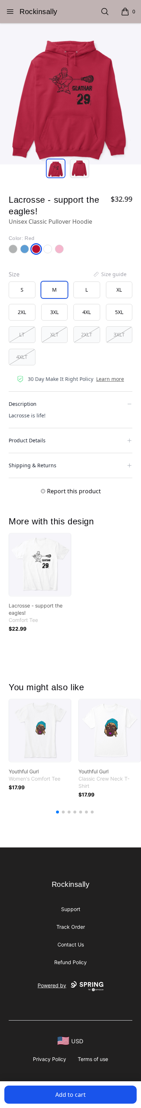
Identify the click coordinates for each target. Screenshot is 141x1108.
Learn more (110, 378)
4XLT (21, 356)
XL (119, 289)
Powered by (52, 985)
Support (70, 909)
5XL (119, 312)
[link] (40, 564)
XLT (54, 334)
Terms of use (93, 1059)
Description (23, 403)
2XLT (86, 334)
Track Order (70, 927)
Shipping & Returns (32, 465)
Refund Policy (70, 962)
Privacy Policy (49, 1059)
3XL (54, 312)
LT (22, 334)
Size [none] (14, 274)
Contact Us (70, 944)
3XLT (119, 334)
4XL (86, 312)
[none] (110, 274)
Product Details (27, 440)
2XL (22, 312)
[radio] (22, 290)
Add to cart (70, 1095)
